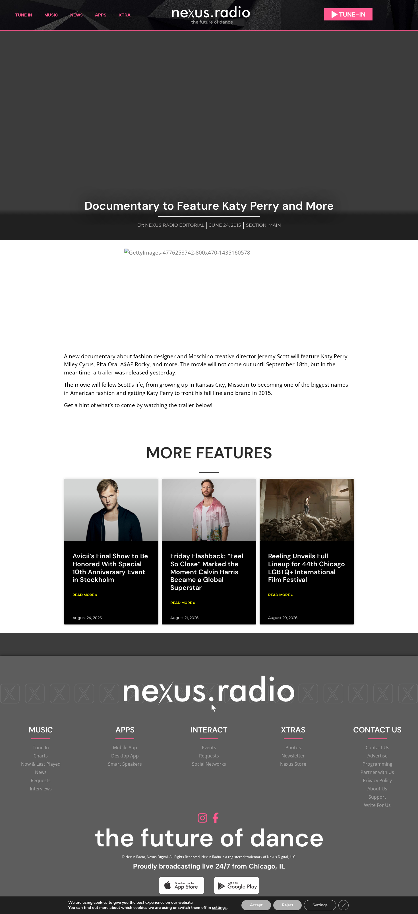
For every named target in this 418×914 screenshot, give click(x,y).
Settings (320, 905)
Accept (256, 905)
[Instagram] (202, 818)
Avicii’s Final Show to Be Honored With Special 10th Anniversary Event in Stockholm (110, 568)
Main (274, 225)
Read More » (85, 595)
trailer (105, 372)
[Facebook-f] (215, 818)
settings (219, 907)
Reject (287, 905)
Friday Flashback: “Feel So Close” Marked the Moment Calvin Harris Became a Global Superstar (206, 572)
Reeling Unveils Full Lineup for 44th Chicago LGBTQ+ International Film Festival (306, 568)
